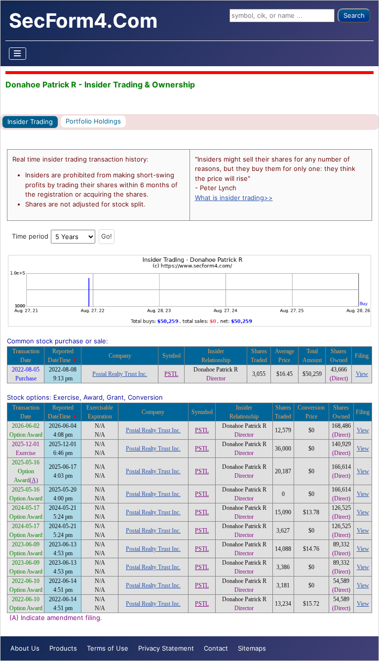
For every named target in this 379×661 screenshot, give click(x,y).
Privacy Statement (166, 648)
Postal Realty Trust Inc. (119, 374)
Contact (216, 648)
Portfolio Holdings (93, 121)
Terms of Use (107, 648)
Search (354, 15)
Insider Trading (30, 121)
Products (63, 648)
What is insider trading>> (234, 198)
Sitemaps (252, 648)
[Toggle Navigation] (18, 53)
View (362, 374)
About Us (24, 648)
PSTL (171, 374)
